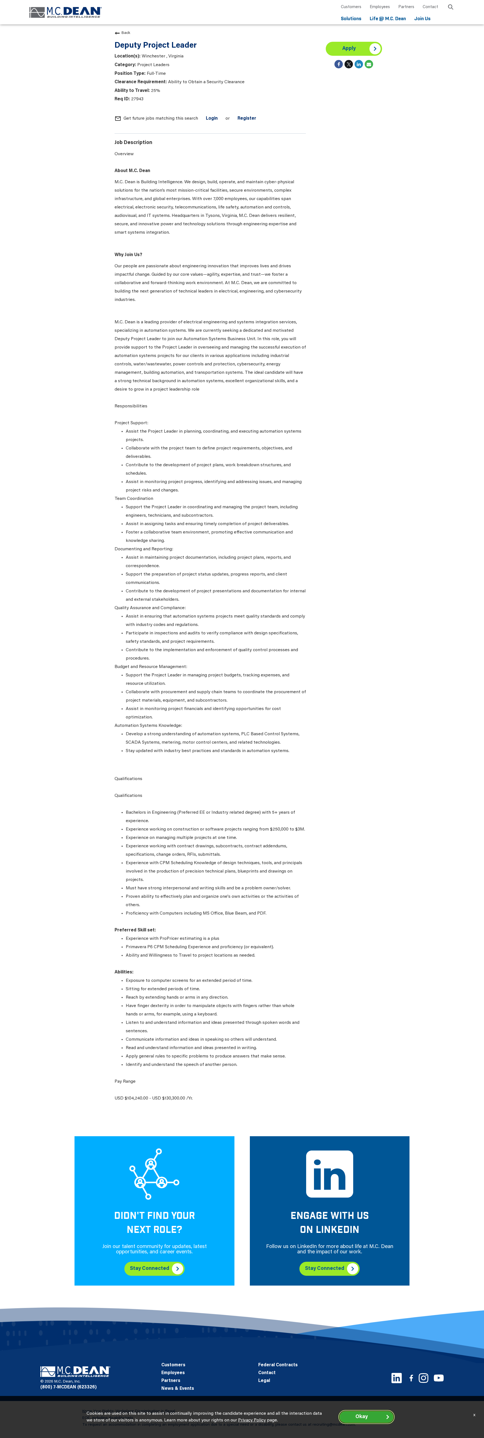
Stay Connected (149, 1268)
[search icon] (450, 8)
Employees (380, 7)
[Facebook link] (411, 1378)
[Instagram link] (423, 1378)
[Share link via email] (369, 64)
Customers (351, 7)
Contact (430, 7)
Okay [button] (361, 1417)
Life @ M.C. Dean (388, 19)
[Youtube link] (439, 1378)
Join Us (422, 19)
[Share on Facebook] (339, 64)
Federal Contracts (278, 1365)
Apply (349, 48)
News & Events (177, 1388)
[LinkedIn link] (397, 1378)
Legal (264, 1381)
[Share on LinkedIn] (359, 64)
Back (126, 33)
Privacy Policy (252, 1420)
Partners (406, 7)
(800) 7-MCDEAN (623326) (68, 1387)
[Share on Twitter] (349, 64)
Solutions (351, 19)
